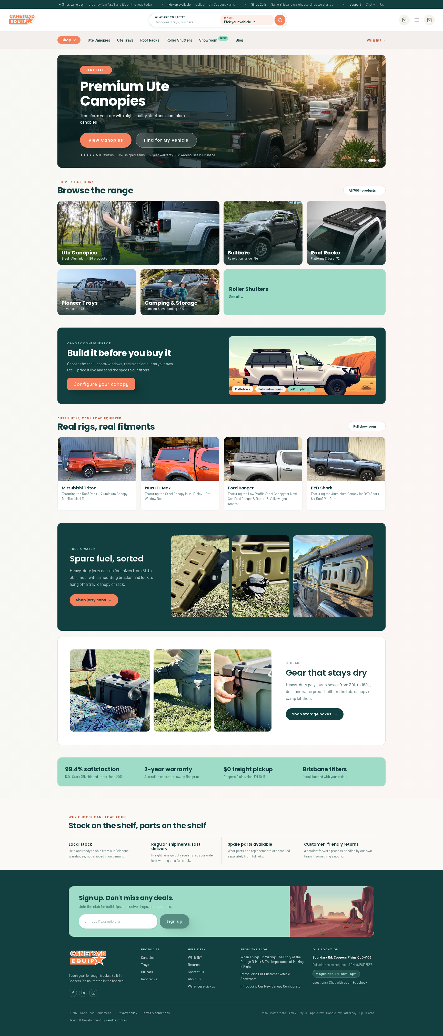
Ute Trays (125, 40)
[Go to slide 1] (361, 160)
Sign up (174, 921)
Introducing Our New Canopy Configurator (271, 986)
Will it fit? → (376, 40)
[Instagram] (93, 993)
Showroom (213, 39)
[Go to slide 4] (375, 160)
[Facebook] (73, 993)
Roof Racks (149, 40)
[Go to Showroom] (404, 20)
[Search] (280, 20)
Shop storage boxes (314, 714)
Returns (194, 964)
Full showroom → (366, 426)
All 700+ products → (364, 190)
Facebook (360, 982)
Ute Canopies (99, 40)
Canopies (148, 957)
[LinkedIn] (83, 993)
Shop (67, 40)
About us (194, 979)
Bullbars (147, 972)
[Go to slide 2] (365, 160)
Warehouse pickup (201, 986)
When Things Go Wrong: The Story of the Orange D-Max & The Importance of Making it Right (272, 962)
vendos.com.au (116, 1020)
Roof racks (149, 979)
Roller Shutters (179, 40)
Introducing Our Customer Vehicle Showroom (265, 976)
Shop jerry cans (94, 600)
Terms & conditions (156, 1013)
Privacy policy (127, 1013)
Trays (145, 964)
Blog (239, 40)
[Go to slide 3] (369, 160)
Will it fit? (195, 957)
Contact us (196, 972)
